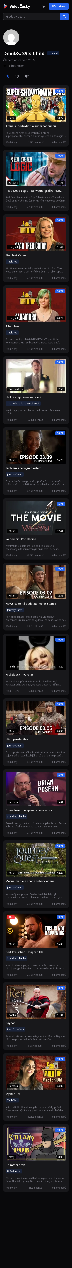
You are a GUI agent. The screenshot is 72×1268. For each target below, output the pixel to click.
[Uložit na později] (17, 92)
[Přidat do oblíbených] (10, 92)
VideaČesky (20, 6)
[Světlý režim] (43, 6)
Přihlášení (59, 6)
